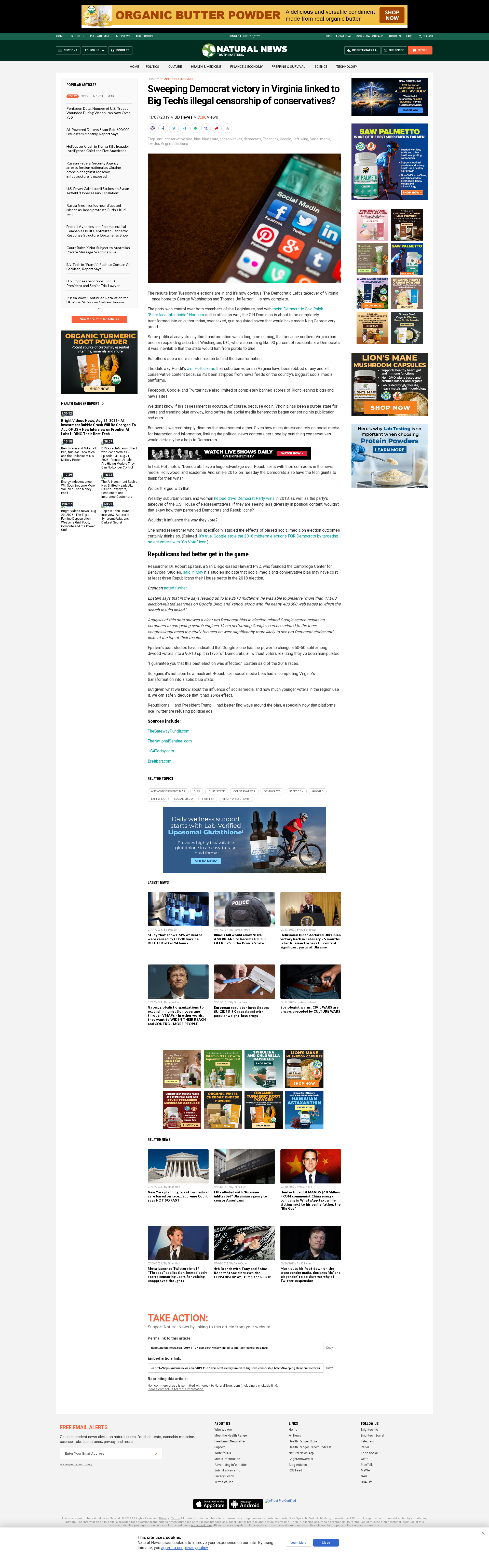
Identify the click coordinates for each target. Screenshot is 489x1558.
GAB (364, 1476)
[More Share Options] (228, 128)
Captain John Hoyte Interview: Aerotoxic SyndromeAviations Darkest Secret (115, 516)
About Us (394, 36)
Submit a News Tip (227, 1470)
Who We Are (223, 1429)
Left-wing (300, 139)
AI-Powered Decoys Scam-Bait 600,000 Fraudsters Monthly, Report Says (97, 131)
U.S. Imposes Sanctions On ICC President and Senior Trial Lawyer (93, 283)
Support (219, 1447)
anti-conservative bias (175, 139)
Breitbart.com (159, 761)
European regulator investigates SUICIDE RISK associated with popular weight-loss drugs (241, 1011)
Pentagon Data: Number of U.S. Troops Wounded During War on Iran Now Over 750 (98, 112)
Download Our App (369, 36)
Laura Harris (175, 1002)
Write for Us (222, 1453)
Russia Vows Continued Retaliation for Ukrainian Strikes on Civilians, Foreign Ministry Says (97, 302)
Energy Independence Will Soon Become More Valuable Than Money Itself (78, 487)
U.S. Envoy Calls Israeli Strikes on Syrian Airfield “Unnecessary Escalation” (97, 190)
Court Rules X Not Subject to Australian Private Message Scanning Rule (98, 249)
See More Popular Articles (99, 319)
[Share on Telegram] (185, 128)
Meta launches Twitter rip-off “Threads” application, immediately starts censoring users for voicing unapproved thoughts (177, 1274)
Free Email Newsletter (229, 1441)
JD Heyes (184, 117)
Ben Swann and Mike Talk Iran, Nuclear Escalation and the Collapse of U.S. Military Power (79, 454)
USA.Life (367, 1482)
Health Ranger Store (303, 1441)
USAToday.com (161, 751)
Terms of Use (223, 1482)
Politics (152, 66)
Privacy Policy (224, 1476)
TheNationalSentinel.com (170, 741)
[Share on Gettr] (217, 128)
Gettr (364, 1459)
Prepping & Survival (288, 66)
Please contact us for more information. (176, 1389)
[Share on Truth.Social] (206, 128)
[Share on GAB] (196, 128)
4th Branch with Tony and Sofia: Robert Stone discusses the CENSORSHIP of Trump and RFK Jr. (242, 1273)
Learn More (298, 1543)
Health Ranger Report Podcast (310, 1447)
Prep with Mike (100, 36)
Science (321, 66)
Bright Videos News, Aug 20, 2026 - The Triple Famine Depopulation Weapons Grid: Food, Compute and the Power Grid (78, 520)
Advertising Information (231, 1465)
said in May (193, 572)
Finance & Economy (246, 66)
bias (197, 139)
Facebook (270, 139)
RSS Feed (295, 1470)
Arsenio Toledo (308, 1002)
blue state (210, 139)
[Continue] (156, 1453)
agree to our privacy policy (184, 1547)
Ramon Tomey (242, 930)
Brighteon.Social (372, 1435)
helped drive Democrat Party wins (244, 498)
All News (295, 1435)
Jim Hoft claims (201, 368)
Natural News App (301, 1453)
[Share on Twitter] (174, 128)
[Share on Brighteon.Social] (153, 128)
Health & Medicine (206, 66)
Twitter (153, 144)
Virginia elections (174, 144)
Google (285, 139)
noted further (175, 588)
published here (201, 1525)
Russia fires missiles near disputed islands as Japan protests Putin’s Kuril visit (96, 209)
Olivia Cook (240, 1002)
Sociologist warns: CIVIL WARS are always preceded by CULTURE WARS (310, 1009)
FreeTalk (367, 1465)
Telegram (367, 1441)
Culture (175, 66)
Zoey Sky (173, 929)
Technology (346, 66)
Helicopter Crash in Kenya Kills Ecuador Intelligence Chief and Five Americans (97, 148)
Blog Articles (298, 1465)
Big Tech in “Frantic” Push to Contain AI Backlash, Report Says (98, 266)
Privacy (164, 1518)
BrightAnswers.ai (338, 36)
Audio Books (144, 36)
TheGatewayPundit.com (168, 731)
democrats (252, 139)
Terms (175, 1518)
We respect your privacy (76, 1464)
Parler (365, 1447)
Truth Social (369, 1453)
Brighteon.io (369, 1429)
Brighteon (77, 36)
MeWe (365, 1470)
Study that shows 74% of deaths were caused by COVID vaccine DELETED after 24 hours (175, 939)
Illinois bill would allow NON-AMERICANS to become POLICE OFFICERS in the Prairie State (240, 939)
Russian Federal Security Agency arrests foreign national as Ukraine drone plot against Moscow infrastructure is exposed (93, 169)
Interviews (122, 36)
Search (428, 36)
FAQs (409, 36)
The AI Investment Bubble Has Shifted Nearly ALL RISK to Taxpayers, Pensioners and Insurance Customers (119, 489)
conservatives (231, 139)
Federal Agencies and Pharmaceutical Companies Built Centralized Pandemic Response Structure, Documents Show (97, 230)
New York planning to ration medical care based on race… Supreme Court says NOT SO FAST (178, 1196)
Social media (320, 139)
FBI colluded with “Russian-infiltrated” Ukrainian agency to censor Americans (240, 1196)
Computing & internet (177, 79)
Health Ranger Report (80, 404)
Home (60, 36)
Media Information (227, 1459)
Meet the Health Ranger (231, 1435)
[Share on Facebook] (163, 128)
